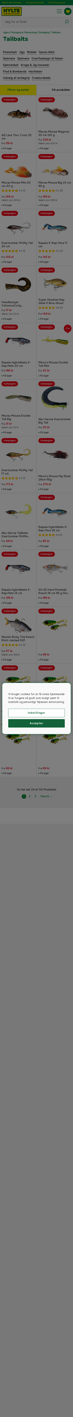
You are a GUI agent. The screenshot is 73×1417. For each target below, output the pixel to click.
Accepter (36, 723)
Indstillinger (36, 712)
